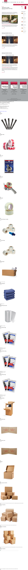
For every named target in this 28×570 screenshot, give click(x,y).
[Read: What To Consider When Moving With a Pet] (22, 13)
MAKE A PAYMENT (23, 4)
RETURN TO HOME (2, 111)
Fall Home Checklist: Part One (7, 53)
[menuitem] (3, 2)
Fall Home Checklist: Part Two (7, 33)
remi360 (16, 100)
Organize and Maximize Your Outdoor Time (24, 18)
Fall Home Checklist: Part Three (7, 8)
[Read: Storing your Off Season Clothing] (22, 31)
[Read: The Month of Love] (22, 28)
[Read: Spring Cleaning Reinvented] (22, 21)
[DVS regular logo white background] (14, 85)
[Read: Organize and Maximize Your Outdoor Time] (22, 17)
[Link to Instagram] (3, 6)
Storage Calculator (16, 4)
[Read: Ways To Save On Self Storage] (22, 25)
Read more (3, 72)
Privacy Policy (15, 98)
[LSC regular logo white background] (23, 85)
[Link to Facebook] (2, 6)
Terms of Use (12, 98)
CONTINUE (5, 111)
